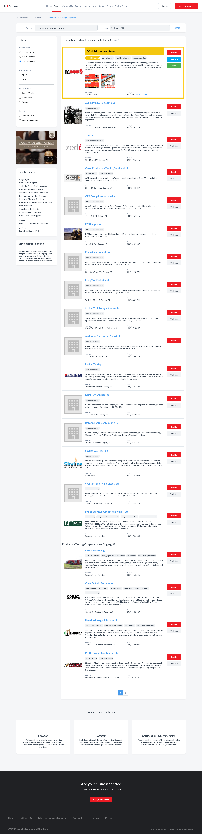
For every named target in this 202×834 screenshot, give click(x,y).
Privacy (109, 818)
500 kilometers (28, 61)
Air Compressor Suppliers (30, 212)
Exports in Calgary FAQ (29, 231)
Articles (78, 6)
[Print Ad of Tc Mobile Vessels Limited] (92, 80)
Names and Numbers (36, 829)
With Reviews (28, 115)
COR (24, 79)
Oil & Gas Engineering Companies (33, 223)
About (87, 6)
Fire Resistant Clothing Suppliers (33, 196)
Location (104, 28)
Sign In (165, 6)
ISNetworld (27, 97)
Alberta (38, 17)
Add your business (186, 6)
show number (141, 94)
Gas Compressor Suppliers (30, 215)
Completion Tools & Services (31, 209)
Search (57, 6)
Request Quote (106, 6)
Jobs (94, 6)
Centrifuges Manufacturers (31, 189)
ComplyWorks (28, 93)
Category (29, 28)
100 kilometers (28, 57)
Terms (95, 818)
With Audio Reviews (30, 120)
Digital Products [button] (122, 6)
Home (49, 6)
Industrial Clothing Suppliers (31, 199)
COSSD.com (22, 17)
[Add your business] (101, 796)
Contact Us (67, 6)
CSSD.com (11, 6)
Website (174, 59)
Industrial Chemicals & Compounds (34, 192)
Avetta (25, 102)
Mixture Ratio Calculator (52, 818)
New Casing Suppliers (28, 182)
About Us (26, 818)
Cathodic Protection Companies (33, 186)
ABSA (24, 75)
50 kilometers (28, 52)
